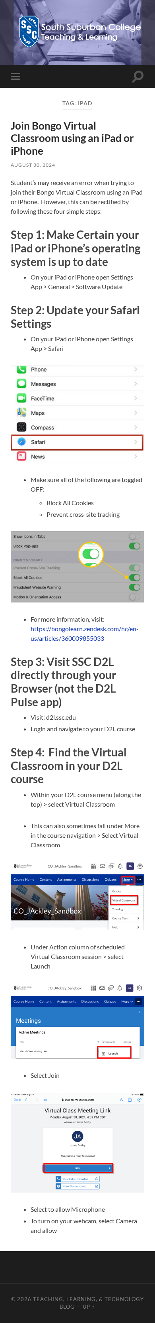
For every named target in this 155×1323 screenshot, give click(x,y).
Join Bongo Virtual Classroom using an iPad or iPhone (72, 138)
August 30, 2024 (33, 165)
